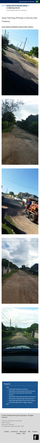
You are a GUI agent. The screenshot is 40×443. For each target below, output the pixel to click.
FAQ (29, 432)
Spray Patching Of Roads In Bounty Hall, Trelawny (22, 400)
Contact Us (14, 432)
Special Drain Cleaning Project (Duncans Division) (22, 391)
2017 (7, 404)
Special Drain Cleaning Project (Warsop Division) (22, 399)
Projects (7, 384)
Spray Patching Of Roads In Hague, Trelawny (20, 402)
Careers (6, 432)
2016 (7, 387)
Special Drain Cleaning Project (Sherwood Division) (22, 397)
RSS (24, 434)
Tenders (34, 432)
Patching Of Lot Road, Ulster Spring (18, 389)
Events (19, 434)
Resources (23, 432)
